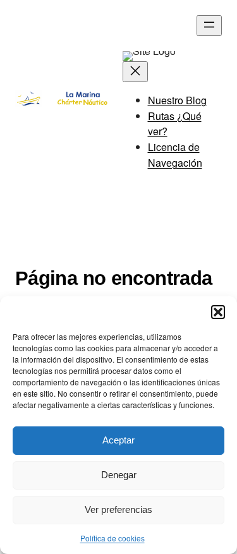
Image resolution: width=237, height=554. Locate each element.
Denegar (119, 474)
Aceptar (118, 440)
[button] (218, 312)
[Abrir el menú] (209, 25)
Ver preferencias (118, 509)
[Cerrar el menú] (135, 71)
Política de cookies (112, 538)
